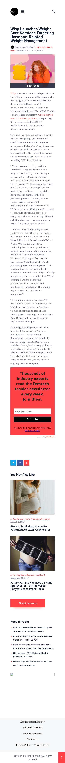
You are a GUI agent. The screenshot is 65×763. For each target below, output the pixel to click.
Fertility (16, 575)
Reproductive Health (36, 575)
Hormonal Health (45, 47)
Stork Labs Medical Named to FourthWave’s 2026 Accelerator (30, 528)
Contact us (32, 739)
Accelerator (18, 519)
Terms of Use (41, 745)
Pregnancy (35, 519)
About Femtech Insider (32, 721)
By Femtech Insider (25, 47)
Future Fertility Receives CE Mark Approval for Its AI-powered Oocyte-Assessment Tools (31, 585)
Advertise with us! (32, 727)
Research (45, 519)
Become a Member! (33, 733)
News (12, 50)
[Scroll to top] (61, 757)
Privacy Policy (23, 745)
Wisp (13, 93)
